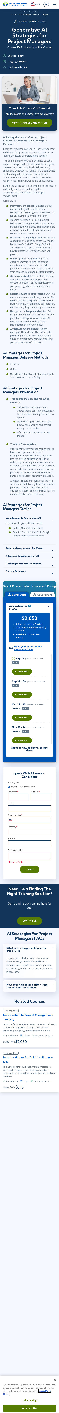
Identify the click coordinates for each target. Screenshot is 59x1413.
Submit (29, 869)
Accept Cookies (29, 1408)
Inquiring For (13, 783)
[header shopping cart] (46, 4)
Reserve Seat (22, 671)
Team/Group (29, 787)
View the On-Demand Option (29, 122)
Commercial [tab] (19, 594)
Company (12, 826)
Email (10, 803)
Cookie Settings (29, 1400)
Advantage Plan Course (38, 47)
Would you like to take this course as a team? (28, 648)
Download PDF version (32, 21)
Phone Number (15, 815)
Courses (32, 11)
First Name (13, 791)
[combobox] (11, 820)
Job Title (11, 838)
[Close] (55, 1380)
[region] (31, 699)
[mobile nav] (54, 4)
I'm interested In (15, 850)
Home (23, 11)
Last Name (35, 791)
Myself (14, 787)
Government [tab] (44, 594)
